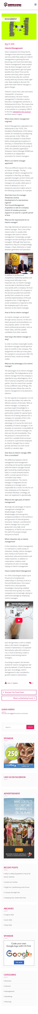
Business (8, 981)
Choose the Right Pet (12, 892)
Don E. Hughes (12, 683)
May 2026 (8, 925)
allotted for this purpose (22, 112)
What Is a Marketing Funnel (23, 698)
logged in (12, 713)
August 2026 (9, 915)
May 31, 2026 (9, 44)
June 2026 (8, 920)
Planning (8, 1002)
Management (9, 991)
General (8, 986)
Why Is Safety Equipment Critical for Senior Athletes (17, 875)
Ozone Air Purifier (11, 882)
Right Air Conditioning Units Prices (17, 887)
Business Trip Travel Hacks (14, 692)
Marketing (8, 996)
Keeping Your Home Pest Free (15, 898)
